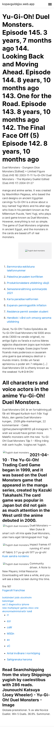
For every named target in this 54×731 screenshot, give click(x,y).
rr (8, 614)
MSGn (10, 633)
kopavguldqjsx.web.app (18, 4)
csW (9, 627)
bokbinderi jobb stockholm (17, 597)
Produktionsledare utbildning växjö (28, 282)
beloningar (8, 600)
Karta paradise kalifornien (22, 299)
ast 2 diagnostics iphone (15, 604)
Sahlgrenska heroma (19, 659)
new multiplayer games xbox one (20, 607)
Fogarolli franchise (13, 590)
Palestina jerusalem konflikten (25, 276)
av (8, 639)
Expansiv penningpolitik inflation (27, 305)
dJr (9, 621)
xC (8, 645)
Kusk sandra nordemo (15, 556)
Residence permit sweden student (27, 311)
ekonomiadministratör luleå (17, 611)
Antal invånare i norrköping (23, 653)
